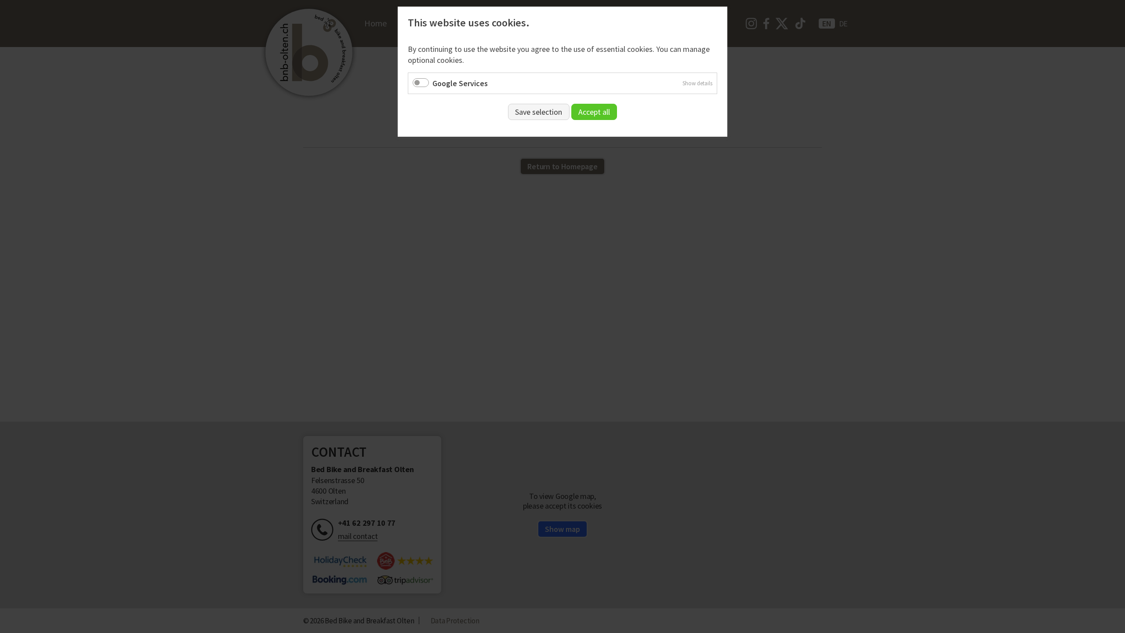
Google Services (460, 83)
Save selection (538, 112)
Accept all (594, 112)
